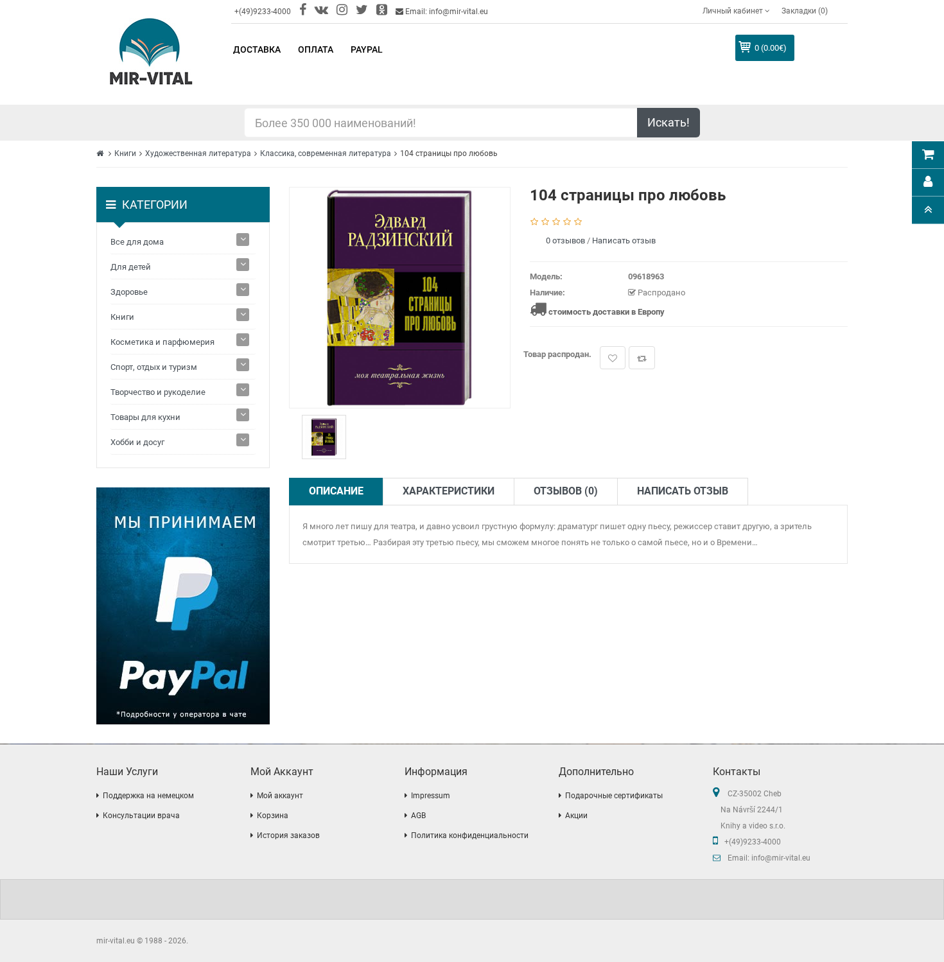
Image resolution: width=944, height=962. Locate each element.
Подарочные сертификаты (614, 795)
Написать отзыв (624, 240)
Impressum (430, 795)
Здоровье (129, 292)
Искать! (668, 122)
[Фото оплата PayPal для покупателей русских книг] (183, 605)
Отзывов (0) (566, 491)
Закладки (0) (805, 10)
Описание (336, 491)
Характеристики (448, 491)
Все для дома (137, 242)
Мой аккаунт (280, 795)
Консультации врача (141, 815)
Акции (576, 815)
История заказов (288, 835)
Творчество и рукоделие (157, 392)
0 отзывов (565, 240)
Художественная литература (198, 153)
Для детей (130, 267)
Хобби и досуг (137, 442)
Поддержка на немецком (148, 795)
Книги (125, 153)
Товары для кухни (145, 417)
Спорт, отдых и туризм (153, 367)
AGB (418, 815)
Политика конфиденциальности (470, 835)
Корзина (272, 815)
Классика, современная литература (325, 153)
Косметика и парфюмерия (162, 342)
